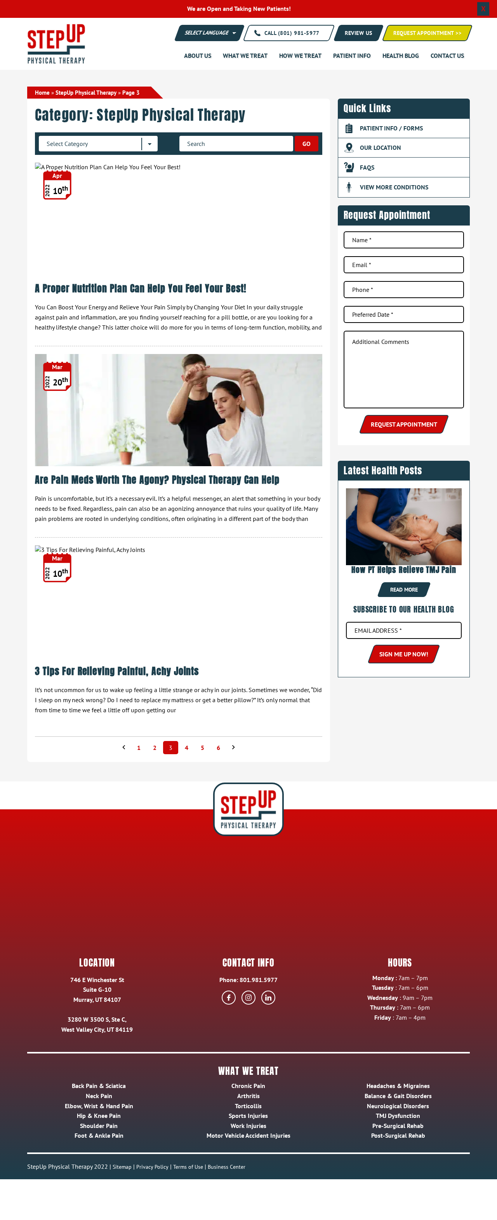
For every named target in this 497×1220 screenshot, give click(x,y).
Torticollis (248, 1106)
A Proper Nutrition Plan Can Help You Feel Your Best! (141, 288)
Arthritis (248, 1096)
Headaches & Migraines (398, 1086)
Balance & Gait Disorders (398, 1096)
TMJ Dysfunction (398, 1115)
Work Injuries (248, 1126)
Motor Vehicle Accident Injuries (248, 1135)
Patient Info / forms (391, 128)
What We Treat (245, 55)
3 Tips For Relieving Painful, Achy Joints (117, 671)
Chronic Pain (248, 1086)
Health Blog (400, 55)
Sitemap (122, 1166)
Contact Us (447, 55)
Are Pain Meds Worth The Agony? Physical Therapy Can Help (157, 480)
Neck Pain (99, 1096)
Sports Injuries (248, 1115)
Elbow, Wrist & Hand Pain (99, 1106)
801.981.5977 (259, 980)
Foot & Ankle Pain (99, 1135)
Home (42, 92)
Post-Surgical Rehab (398, 1135)
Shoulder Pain (99, 1126)
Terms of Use (188, 1166)
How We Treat (300, 55)
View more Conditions (394, 187)
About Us (197, 55)
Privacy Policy (152, 1166)
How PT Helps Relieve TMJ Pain (403, 570)
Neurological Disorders (398, 1106)
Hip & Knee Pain (99, 1115)
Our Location (380, 147)
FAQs (367, 167)
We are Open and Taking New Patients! (239, 8)
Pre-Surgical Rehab (398, 1126)
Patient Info (352, 55)
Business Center (226, 1166)
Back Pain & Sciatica (99, 1086)
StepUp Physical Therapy (86, 92)
